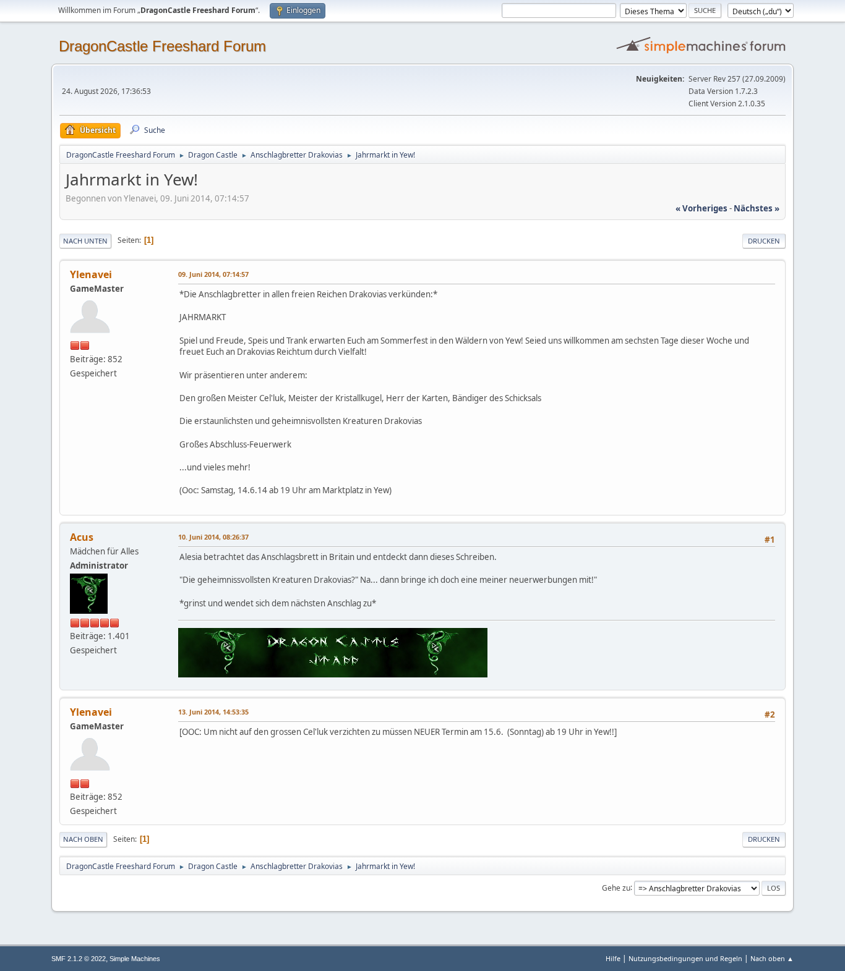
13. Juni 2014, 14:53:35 (213, 711)
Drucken (764, 240)
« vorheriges (701, 208)
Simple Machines (134, 958)
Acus (81, 537)
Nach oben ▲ (772, 958)
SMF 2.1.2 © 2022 (78, 958)
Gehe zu (616, 887)
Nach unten (85, 240)
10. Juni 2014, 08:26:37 (213, 536)
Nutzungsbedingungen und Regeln (685, 958)
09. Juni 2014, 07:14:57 (213, 274)
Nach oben (83, 839)
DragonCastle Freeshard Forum (162, 46)
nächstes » (756, 208)
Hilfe (613, 958)
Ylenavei (91, 274)
